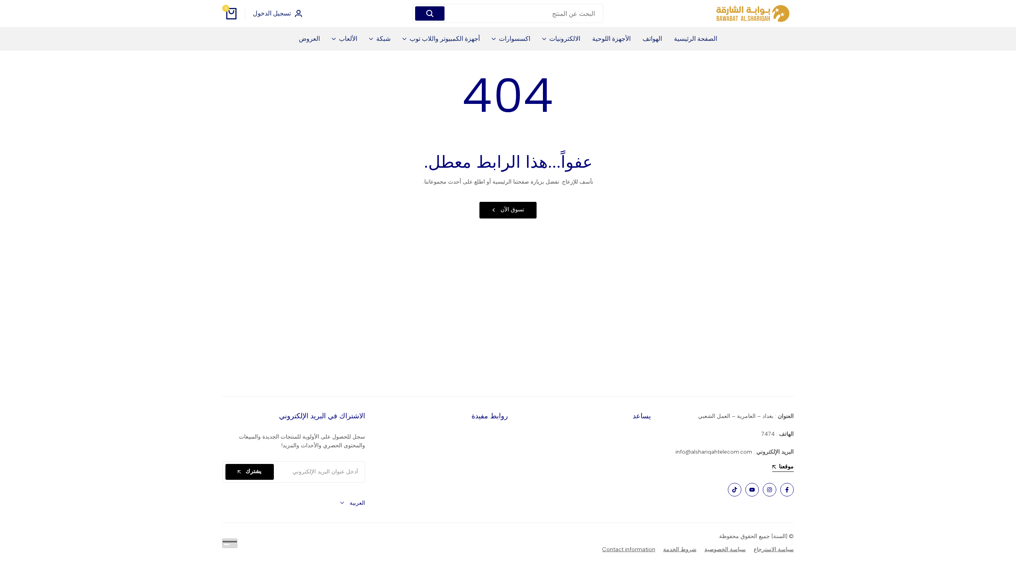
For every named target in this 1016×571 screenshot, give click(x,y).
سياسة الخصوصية (725, 549)
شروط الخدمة (680, 549)
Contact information (628, 549)
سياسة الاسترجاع (774, 549)
